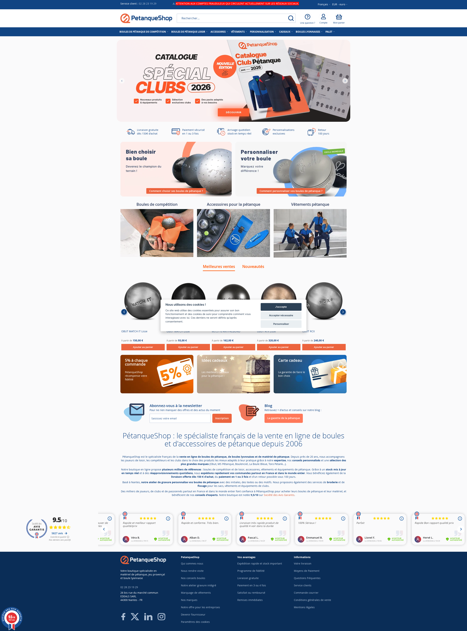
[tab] (219, 266)
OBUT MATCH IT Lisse (134, 331)
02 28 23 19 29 (147, 3)
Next (343, 312)
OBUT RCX (308, 331)
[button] (340, 5)
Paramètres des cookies (195, 622)
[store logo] (146, 18)
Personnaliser (281, 323)
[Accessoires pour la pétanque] (233, 256)
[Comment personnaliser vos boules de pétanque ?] (291, 195)
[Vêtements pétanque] (310, 256)
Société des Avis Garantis (279, 495)
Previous (124, 312)
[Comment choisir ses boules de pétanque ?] (176, 195)
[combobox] (236, 18)
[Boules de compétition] (156, 256)
